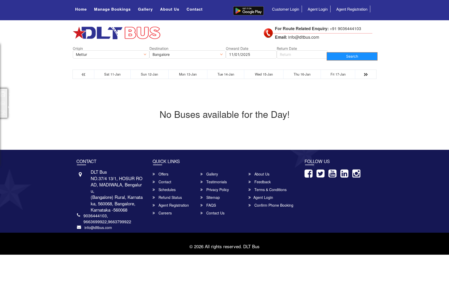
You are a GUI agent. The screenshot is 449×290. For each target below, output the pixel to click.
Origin (78, 48)
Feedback (262, 181)
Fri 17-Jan (338, 74)
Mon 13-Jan (188, 74)
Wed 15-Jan (264, 74)
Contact (195, 9)
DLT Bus (251, 246)
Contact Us (214, 212)
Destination (158, 48)
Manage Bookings (112, 9)
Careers (164, 212)
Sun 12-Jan (149, 74)
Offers (162, 174)
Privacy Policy (217, 189)
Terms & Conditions (270, 189)
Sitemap (212, 197)
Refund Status (169, 197)
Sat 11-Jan (112, 74)
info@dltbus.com (98, 227)
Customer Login (285, 9)
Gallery (145, 9)
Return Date (287, 48)
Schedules (166, 189)
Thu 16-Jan (302, 74)
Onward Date (237, 48)
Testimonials (216, 181)
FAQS (210, 205)
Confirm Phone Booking (273, 205)
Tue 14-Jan (225, 74)
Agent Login (318, 9)
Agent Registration (351, 9)
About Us (169, 9)
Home (81, 9)
